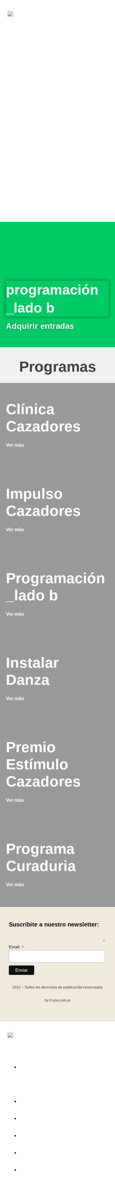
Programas (42, 1100)
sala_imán (40, 1117)
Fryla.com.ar (60, 1000)
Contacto (38, 1168)
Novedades (43, 1151)
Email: (16, 946)
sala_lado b (43, 1134)
